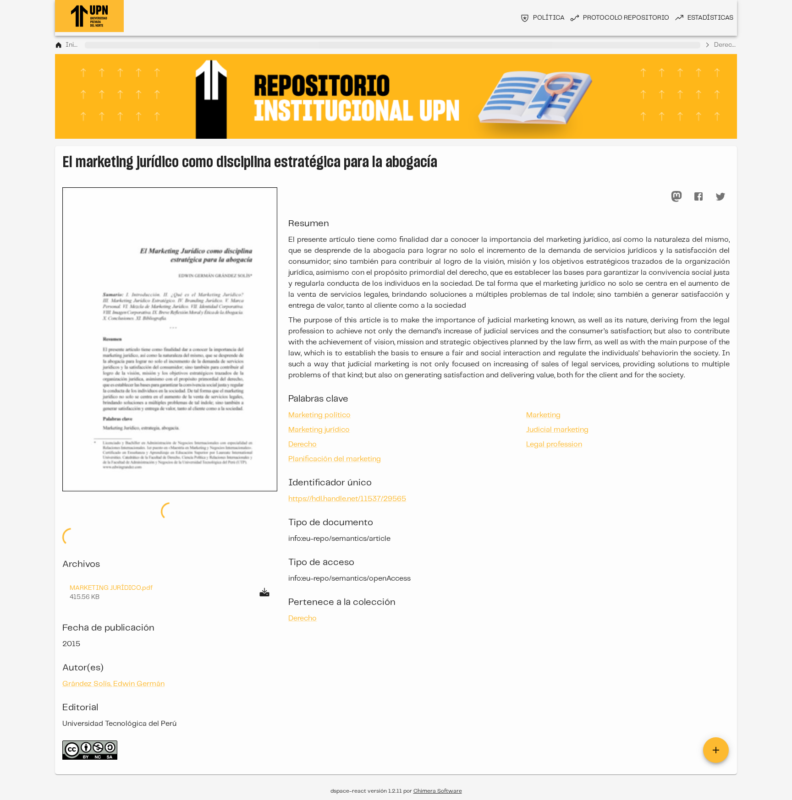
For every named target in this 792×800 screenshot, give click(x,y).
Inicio (73, 45)
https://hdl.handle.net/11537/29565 (347, 498)
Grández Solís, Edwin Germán (113, 683)
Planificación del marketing (334, 459)
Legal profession (554, 444)
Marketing (543, 415)
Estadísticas (710, 18)
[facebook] (698, 196)
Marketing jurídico (319, 429)
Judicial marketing (557, 429)
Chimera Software (437, 791)
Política (549, 18)
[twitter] (720, 196)
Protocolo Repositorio (626, 18)
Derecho (725, 45)
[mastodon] (676, 196)
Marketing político (319, 415)
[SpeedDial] (716, 750)
